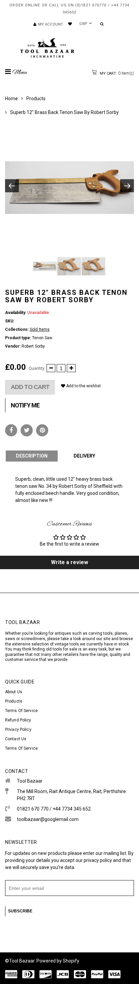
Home (11, 98)
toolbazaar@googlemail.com (48, 819)
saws (10, 638)
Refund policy (18, 720)
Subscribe (20, 911)
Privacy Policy (18, 729)
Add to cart (30, 387)
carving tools (100, 633)
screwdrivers (33, 638)
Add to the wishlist (83, 386)
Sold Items (40, 329)
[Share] (11, 430)
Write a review (69, 562)
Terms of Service (21, 710)
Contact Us (15, 739)
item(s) (116, 73)
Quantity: (37, 368)
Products (36, 98)
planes (121, 633)
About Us (13, 692)
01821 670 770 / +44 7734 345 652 (54, 809)
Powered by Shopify (57, 960)
